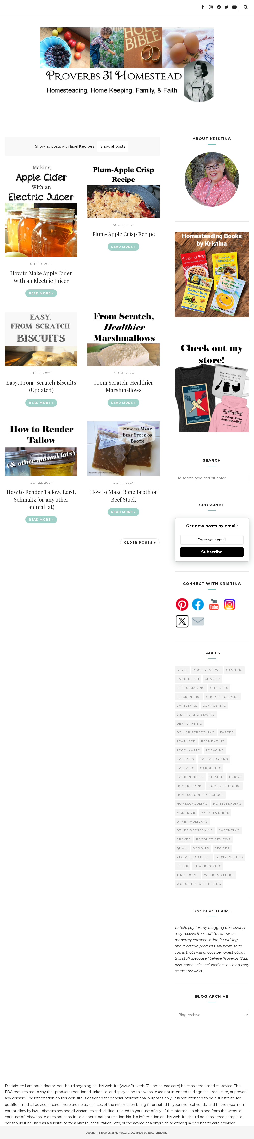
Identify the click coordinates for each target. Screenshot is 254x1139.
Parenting (229, 830)
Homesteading (227, 803)
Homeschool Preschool (200, 795)
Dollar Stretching (196, 732)
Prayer (184, 839)
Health (217, 777)
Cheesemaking (191, 688)
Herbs (235, 777)
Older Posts (138, 542)
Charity (213, 679)
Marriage (186, 812)
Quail (182, 848)
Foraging (215, 750)
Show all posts (112, 146)
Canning (234, 670)
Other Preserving (195, 830)
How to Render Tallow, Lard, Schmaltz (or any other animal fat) (41, 499)
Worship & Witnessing (199, 884)
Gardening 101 (190, 777)
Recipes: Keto (229, 857)
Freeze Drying (214, 759)
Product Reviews (213, 839)
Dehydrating (189, 723)
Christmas (187, 705)
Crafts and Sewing (196, 714)
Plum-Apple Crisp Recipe (123, 234)
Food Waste (188, 750)
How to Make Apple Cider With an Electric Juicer (41, 277)
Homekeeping (190, 786)
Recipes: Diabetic (194, 857)
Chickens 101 (189, 697)
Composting (214, 705)
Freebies (185, 759)
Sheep (183, 866)
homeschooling (192, 803)
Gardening (211, 768)
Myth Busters (215, 812)
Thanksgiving (208, 866)
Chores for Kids (222, 697)
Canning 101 (188, 679)
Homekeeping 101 (224, 786)
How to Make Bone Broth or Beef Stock (123, 495)
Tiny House (188, 875)
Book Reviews (207, 670)
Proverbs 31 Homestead (114, 1132)
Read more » (41, 293)
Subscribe (211, 552)
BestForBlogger (158, 1132)
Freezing (186, 768)
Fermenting (213, 741)
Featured (186, 741)
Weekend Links (219, 875)
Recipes (222, 848)
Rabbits (201, 848)
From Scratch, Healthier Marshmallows (123, 386)
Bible (182, 670)
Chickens (219, 688)
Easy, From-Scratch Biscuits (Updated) (41, 386)
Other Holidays (192, 821)
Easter (227, 732)
